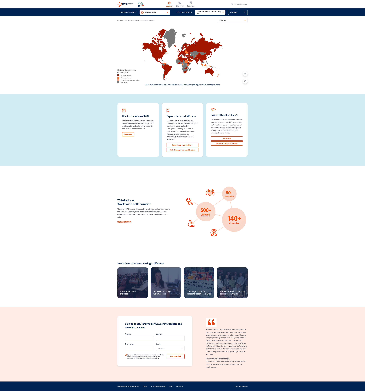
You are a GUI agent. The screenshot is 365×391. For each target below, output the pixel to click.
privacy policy (130, 358)
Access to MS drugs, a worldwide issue (163, 292)
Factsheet (190, 6)
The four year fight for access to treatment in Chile (199, 292)
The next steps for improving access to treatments (232, 292)
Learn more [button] (128, 134)
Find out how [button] (227, 138)
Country (158, 344)
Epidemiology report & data (181, 145)
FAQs (171, 386)
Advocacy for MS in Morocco (128, 292)
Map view (169, 6)
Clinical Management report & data (182, 150)
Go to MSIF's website (240, 4)
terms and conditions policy (144, 358)
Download (233, 12)
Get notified (175, 356)
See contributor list (124, 221)
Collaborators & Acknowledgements (128, 386)
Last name (159, 334)
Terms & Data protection (158, 386)
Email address (129, 344)
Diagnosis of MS (150, 12)
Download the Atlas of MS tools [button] (227, 143)
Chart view (179, 6)
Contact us (179, 386)
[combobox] (170, 348)
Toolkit (145, 386)
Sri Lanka (222, 20)
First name (128, 334)
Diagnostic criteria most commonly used (209, 12)
